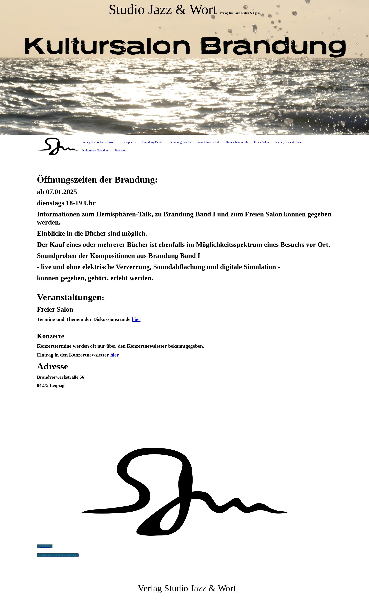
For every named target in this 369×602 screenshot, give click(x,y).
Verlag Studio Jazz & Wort (98, 142)
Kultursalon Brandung (95, 150)
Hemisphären (128, 142)
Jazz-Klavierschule (208, 142)
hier (136, 319)
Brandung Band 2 (180, 142)
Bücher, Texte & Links (288, 142)
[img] (184, 67)
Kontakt (120, 150)
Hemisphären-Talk (237, 142)
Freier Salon (261, 142)
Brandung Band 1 (153, 142)
